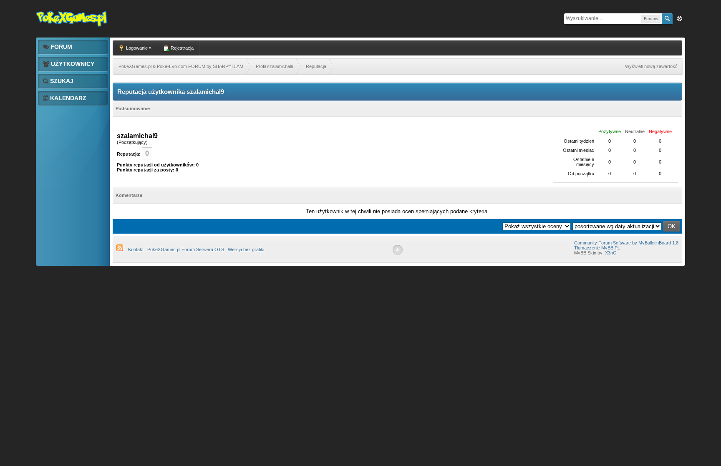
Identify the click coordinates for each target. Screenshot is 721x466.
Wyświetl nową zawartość (651, 66)
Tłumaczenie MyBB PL (597, 247)
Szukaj (60, 81)
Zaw (679, 18)
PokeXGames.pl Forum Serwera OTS (185, 249)
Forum (60, 46)
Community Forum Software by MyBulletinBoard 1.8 (626, 242)
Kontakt (136, 249)
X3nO (611, 252)
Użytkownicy (71, 63)
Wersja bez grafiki (246, 249)
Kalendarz (67, 98)
